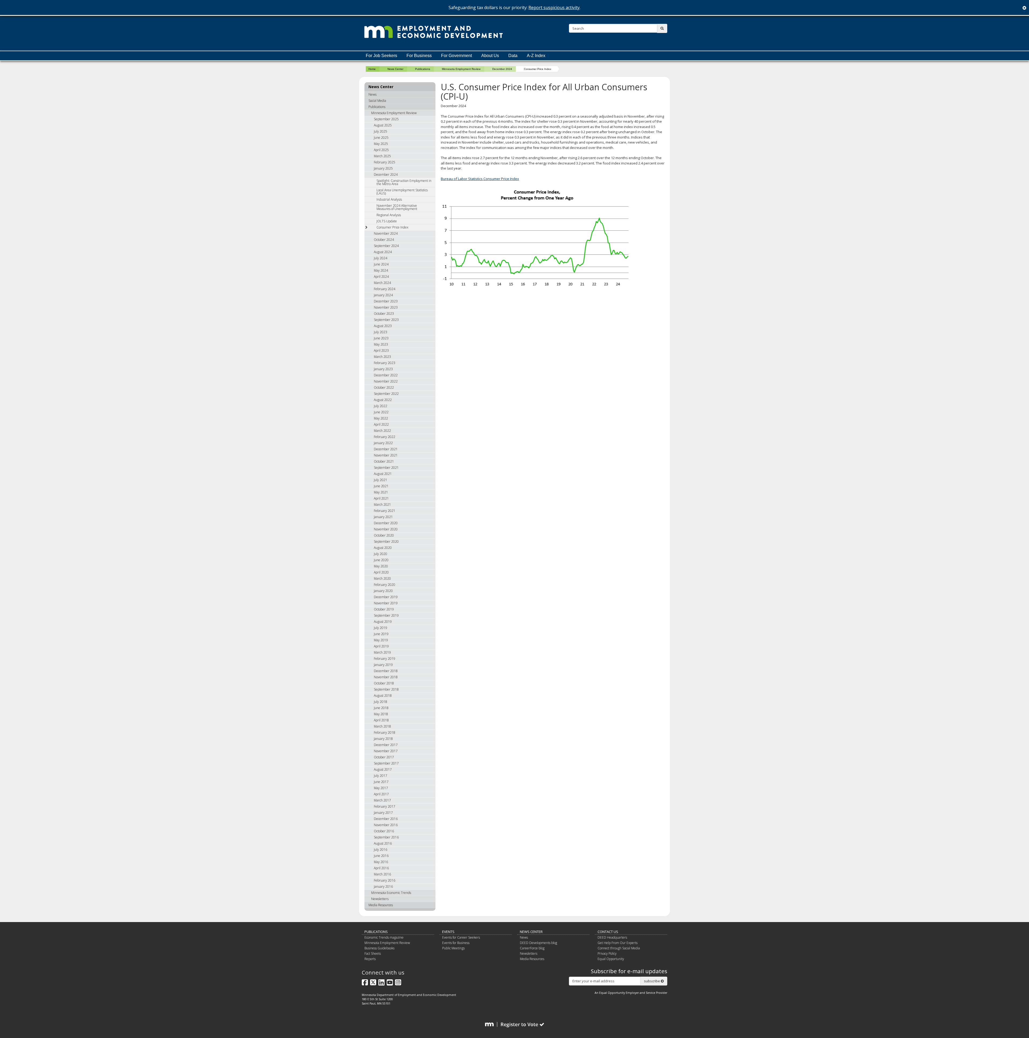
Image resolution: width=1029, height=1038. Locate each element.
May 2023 (381, 344)
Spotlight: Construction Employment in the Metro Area (403, 182)
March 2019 (382, 652)
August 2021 (383, 473)
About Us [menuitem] (490, 55)
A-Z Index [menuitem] (536, 55)
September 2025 (386, 119)
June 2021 (381, 486)
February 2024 (384, 289)
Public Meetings (453, 948)
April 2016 (381, 868)
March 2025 (382, 156)
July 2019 (380, 627)
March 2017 (382, 800)
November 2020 (386, 529)
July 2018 (380, 701)
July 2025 (380, 131)
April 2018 (381, 720)
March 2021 (382, 504)
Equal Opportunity (611, 959)
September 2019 (386, 615)
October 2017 (384, 757)
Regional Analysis (388, 215)
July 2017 (380, 775)
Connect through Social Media (619, 948)
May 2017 (381, 788)
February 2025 (384, 162)
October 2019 (384, 609)
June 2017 (381, 782)
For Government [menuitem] (456, 55)
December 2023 (386, 301)
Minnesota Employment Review (461, 69)
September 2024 (386, 245)
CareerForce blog (532, 948)
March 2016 (382, 874)
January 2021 (383, 517)
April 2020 (381, 572)
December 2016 (386, 818)
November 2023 (386, 307)
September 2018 (386, 689)
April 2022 (381, 424)
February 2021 (384, 510)
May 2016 (381, 862)
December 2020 (386, 523)
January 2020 (383, 591)
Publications (422, 69)
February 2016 (384, 880)
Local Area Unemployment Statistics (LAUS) (402, 192)
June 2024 (381, 264)
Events (448, 931)
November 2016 (386, 825)
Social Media (377, 100)
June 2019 (381, 634)
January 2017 (383, 812)
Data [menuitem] (512, 55)
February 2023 (384, 363)
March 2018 (382, 726)
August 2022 (383, 400)
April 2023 (381, 350)
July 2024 (380, 258)
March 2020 (382, 578)
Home (372, 69)
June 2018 (381, 708)
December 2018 (386, 671)
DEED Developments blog (538, 942)
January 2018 (383, 738)
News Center (395, 69)
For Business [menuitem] (419, 55)
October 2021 (384, 461)
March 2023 (382, 356)
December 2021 (386, 449)
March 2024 (382, 282)
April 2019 (381, 646)
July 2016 (380, 849)
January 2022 (383, 443)
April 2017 (381, 794)
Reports (370, 959)
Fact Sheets (372, 953)
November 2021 (386, 455)
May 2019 (381, 640)
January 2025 (383, 168)
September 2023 (386, 319)
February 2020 (384, 584)
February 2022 (384, 436)
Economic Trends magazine (384, 937)
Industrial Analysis (389, 199)
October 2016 (384, 831)
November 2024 (386, 233)
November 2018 (386, 677)
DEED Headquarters (612, 937)
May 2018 (381, 714)
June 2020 (381, 560)
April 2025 (381, 150)
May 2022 (381, 418)
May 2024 (381, 270)
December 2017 (386, 745)
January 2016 (383, 886)
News (372, 94)
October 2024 (384, 239)
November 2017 (386, 751)
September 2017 (386, 763)
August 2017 (383, 769)
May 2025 (381, 143)
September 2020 (386, 541)
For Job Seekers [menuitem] (381, 55)
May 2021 (381, 492)
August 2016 (383, 843)
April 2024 (381, 276)
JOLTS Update (386, 221)
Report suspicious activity (554, 7)
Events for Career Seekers (461, 937)
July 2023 (380, 332)
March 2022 (382, 430)
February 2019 (384, 658)
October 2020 (384, 535)
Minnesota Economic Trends (391, 892)
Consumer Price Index (392, 227)
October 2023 (384, 313)
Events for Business (455, 942)
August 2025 (383, 125)
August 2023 (383, 326)
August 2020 (383, 547)
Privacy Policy (607, 953)
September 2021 (386, 467)
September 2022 (386, 393)
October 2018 (384, 683)
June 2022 (381, 412)
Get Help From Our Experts (617, 942)
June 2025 (381, 137)
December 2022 (386, 375)
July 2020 (380, 554)
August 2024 (383, 252)
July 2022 (380, 406)
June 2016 (381, 855)
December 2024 (502, 69)
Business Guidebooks (379, 948)
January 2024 (383, 295)
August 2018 (383, 695)
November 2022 (386, 381)
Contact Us (608, 931)
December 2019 (386, 597)
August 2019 (383, 621)
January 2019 (383, 664)
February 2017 (384, 806)
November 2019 (386, 603)
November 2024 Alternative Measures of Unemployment (396, 207)
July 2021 (380, 480)
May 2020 (381, 566)
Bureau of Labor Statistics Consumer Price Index (480, 178)
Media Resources (380, 905)
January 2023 (383, 369)
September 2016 (386, 837)
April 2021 (381, 498)
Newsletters (380, 899)
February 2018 (384, 732)
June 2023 (381, 338)
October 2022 (384, 387)
